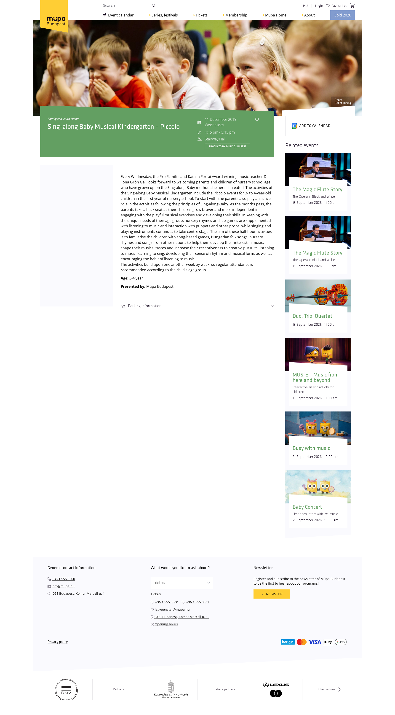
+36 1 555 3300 (166, 602)
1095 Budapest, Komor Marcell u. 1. (78, 593)
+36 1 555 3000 (63, 579)
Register (274, 594)
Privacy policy (58, 642)
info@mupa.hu (63, 586)
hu (305, 5)
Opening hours (166, 624)
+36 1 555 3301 (197, 602)
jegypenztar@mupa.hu (172, 609)
